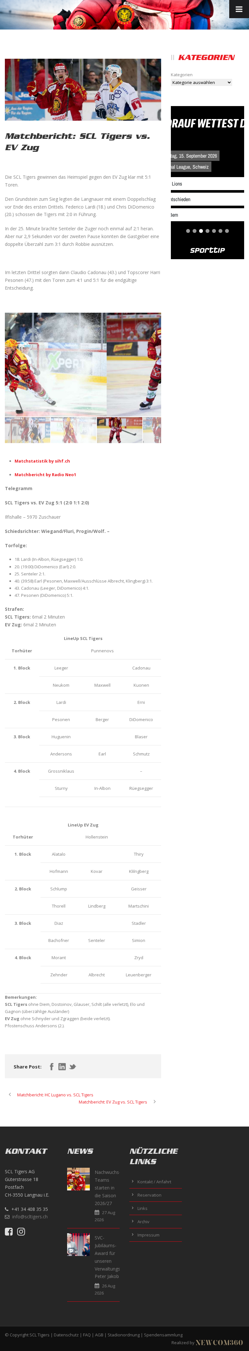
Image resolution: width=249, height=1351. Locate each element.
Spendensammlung (163, 1335)
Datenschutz (66, 1335)
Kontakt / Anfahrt (154, 1182)
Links (142, 1208)
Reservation (149, 1195)
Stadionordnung (124, 1335)
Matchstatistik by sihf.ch (42, 461)
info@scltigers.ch (30, 1216)
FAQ (87, 1335)
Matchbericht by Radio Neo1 (45, 474)
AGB (99, 1335)
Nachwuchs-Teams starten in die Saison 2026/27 (108, 1187)
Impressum (148, 1235)
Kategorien (182, 75)
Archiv (143, 1221)
